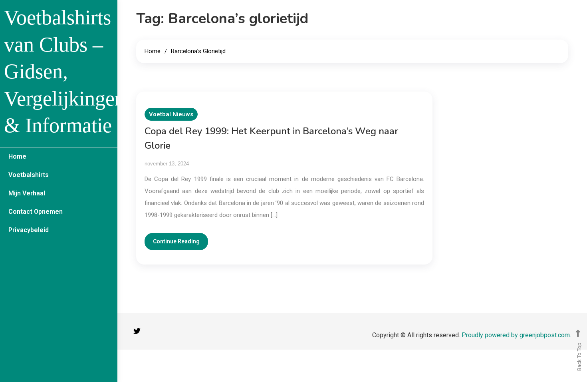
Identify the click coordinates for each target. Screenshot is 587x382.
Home (17, 156)
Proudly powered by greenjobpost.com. (516, 335)
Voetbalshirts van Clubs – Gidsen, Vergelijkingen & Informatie (64, 71)
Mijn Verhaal (26, 193)
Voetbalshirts (28, 175)
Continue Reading (176, 241)
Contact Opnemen (35, 211)
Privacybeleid (28, 230)
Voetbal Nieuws (171, 114)
